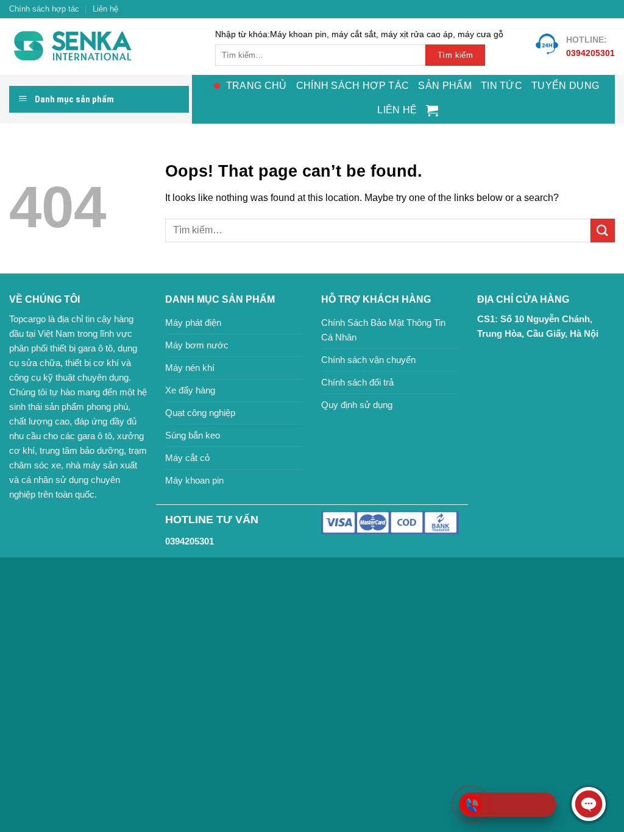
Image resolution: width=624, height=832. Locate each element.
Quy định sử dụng (356, 405)
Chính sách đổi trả (357, 382)
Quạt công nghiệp (200, 412)
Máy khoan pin (194, 480)
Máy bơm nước (197, 345)
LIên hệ (397, 110)
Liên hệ (105, 8)
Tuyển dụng (565, 85)
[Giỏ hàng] (432, 110)
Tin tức (501, 85)
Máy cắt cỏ (187, 458)
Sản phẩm (445, 85)
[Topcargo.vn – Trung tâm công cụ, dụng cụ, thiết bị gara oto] (103, 46)
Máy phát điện (193, 322)
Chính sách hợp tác (44, 8)
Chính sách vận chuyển (368, 359)
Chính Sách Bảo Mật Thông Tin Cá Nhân (383, 329)
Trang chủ (256, 85)
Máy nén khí (189, 367)
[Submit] (602, 230)
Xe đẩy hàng (190, 390)
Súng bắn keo (192, 435)
